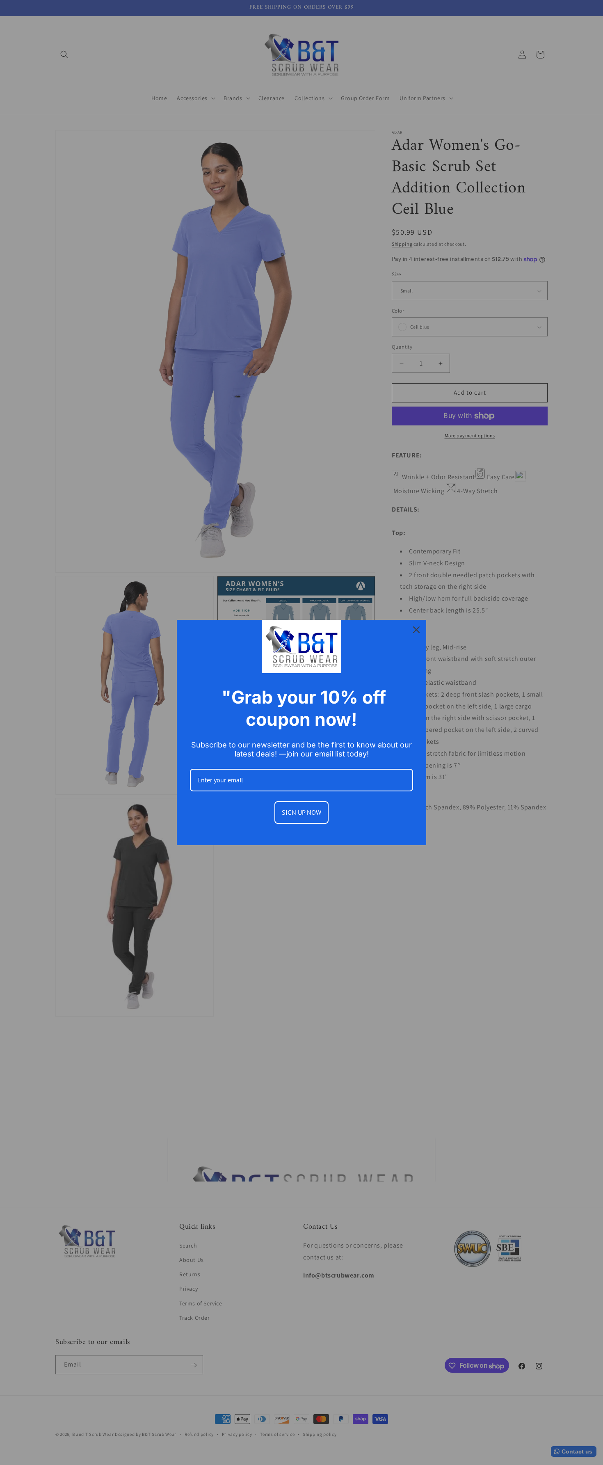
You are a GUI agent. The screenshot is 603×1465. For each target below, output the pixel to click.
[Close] (416, 630)
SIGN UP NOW (301, 812)
